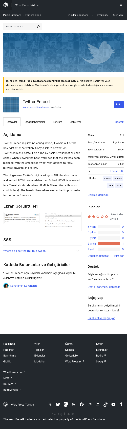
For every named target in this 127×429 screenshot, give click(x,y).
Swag (101, 361)
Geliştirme (76, 122)
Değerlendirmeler (35, 122)
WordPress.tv (75, 361)
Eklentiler (39, 355)
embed (107, 178)
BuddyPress (12, 389)
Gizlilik (7, 361)
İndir (119, 104)
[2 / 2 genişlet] (77, 216)
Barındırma (9, 355)
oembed (118, 178)
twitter (119, 185)
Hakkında (9, 343)
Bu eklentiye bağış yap (101, 318)
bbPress (10, 384)
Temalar (39, 349)
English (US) (117, 171)
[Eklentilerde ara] (38, 26)
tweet (110, 185)
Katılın (99, 343)
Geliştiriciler (72, 355)
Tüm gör (119, 255)
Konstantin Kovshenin (35, 107)
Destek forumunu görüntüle (104, 286)
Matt (8, 378)
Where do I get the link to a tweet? (24, 250)
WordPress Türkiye (22, 404)
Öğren (69, 343)
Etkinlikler (101, 349)
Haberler (8, 349)
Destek (119, 122)
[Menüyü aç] (121, 5)
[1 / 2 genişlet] (36, 216)
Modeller (39, 361)
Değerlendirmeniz (98, 255)
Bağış (101, 355)
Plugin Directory (12, 15)
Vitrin (37, 343)
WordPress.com (14, 372)
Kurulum (57, 122)
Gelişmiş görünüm (98, 195)
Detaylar (12, 122)
